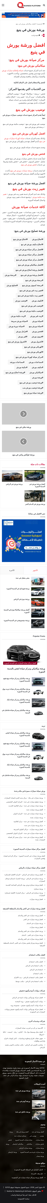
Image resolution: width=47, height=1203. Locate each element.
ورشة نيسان (40, 1156)
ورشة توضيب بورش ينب (32, 388)
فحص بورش (37, 331)
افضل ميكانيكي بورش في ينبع (26, 24)
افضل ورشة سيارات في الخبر (33, 919)
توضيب (42, 1136)
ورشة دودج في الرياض (21, 599)
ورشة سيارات (40, 1148)
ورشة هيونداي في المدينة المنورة (18, 589)
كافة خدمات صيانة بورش (28, 207)
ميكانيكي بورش (36, 372)
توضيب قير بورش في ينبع (32, 306)
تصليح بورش (12, 285)
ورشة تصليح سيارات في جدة (33, 802)
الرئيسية (40, 24)
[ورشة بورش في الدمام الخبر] (34, 496)
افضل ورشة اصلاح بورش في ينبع (29, 270)
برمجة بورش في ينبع (33, 280)
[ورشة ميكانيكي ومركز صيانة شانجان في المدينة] (38, 713)
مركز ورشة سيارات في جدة (33, 825)
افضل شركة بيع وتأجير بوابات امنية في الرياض (27, 997)
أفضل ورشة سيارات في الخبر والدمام (30, 915)
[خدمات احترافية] (23, 15)
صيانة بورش (37, 321)
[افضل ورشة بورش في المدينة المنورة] (34, 476)
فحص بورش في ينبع (33, 153)
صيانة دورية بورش (16, 326)
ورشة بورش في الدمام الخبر (35, 504)
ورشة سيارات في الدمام (35, 923)
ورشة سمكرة (38, 889)
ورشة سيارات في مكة (35, 798)
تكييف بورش (37, 300)
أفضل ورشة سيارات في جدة (33, 821)
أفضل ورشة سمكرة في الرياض (32, 875)
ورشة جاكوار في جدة (22, 1112)
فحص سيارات (39, 1144)
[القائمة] (3, 6)
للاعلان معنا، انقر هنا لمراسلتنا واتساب (23, 1195)
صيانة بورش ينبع (35, 326)
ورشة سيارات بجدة (36, 817)
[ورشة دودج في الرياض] (37, 602)
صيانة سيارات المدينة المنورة (23, 1140)
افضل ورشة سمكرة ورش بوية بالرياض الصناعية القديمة (24, 885)
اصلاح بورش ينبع (19, 239)
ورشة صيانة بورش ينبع (33, 393)
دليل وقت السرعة (37, 1174)
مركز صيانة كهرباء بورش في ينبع (29, 357)
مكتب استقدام (38, 973)
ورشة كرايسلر (12, 1152)
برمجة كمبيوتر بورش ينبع (32, 285)
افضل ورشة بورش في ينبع (31, 275)
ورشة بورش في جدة (23, 1091)
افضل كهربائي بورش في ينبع (29, 133)
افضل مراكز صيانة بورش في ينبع (29, 249)
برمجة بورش (10, 275)
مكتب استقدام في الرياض (34, 966)
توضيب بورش (20, 300)
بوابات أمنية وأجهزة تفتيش (34, 1001)
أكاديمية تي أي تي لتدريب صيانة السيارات (29, 1028)
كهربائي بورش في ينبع (33, 347)
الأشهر (35, 570)
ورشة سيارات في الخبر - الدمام (32, 935)
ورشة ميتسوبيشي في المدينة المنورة (16, 620)
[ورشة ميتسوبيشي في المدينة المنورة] (37, 623)
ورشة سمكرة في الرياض (34, 878)
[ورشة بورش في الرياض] (12, 476)
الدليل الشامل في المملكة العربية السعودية (28, 1170)
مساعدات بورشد (16, 362)
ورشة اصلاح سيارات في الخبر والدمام (30, 931)
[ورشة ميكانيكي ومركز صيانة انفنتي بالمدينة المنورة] (38, 736)
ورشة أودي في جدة (23, 1101)
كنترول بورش (36, 341)
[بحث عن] (44, 6)
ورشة (7, 1144)
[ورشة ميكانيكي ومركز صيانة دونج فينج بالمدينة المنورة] (38, 681)
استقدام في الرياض (36, 969)
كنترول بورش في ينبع (16, 341)
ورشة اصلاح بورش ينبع (15, 372)
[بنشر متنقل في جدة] (37, 581)
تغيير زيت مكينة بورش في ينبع (30, 295)
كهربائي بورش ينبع (34, 352)
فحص (10, 1140)
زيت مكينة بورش (17, 316)
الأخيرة (11, 570)
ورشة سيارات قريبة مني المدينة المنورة (32, 1152)
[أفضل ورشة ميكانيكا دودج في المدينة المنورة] (37, 613)
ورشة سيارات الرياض (25, 1148)
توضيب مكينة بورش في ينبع (31, 311)
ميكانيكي (29, 1144)
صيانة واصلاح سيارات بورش (12, 70)
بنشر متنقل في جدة (22, 578)
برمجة (11, 1132)
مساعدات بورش (35, 362)
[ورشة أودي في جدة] (38, 1104)
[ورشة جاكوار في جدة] (38, 1115)
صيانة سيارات (40, 1140)
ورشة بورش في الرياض (14, 484)
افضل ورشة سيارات (36, 829)
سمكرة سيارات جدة (20, 1136)
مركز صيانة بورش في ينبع (27, 60)
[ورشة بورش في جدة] (38, 1093)
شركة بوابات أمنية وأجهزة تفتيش (31, 1005)
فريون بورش (37, 336)
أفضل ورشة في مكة (22, 1132)
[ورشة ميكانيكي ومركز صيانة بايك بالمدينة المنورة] (38, 702)
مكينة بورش (21, 367)
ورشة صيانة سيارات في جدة (33, 806)
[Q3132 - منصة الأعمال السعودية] (29, 5)
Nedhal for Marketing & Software (19, 1191)
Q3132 (7, 1187)
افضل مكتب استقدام (36, 962)
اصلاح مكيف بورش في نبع (31, 244)
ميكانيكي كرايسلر (18, 1144)
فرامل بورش (21, 331)
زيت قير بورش (36, 316)
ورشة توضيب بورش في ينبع (31, 382)
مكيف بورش (37, 367)
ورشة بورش (37, 377)
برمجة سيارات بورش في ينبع (21, 171)
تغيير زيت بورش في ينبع (29, 189)
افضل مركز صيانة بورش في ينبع (29, 259)
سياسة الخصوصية (23, 1199)
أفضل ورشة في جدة (38, 1132)
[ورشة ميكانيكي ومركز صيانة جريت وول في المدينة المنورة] (38, 692)
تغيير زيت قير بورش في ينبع (31, 290)
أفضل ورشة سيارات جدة (35, 810)
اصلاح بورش (37, 239)
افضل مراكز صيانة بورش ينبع (30, 254)
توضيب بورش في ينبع (30, 110)
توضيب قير (33, 1136)
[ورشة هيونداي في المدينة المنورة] (37, 591)
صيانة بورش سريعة (19, 321)
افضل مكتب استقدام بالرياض (33, 977)
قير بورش (22, 336)
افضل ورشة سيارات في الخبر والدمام (30, 939)
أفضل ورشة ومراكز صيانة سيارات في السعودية (27, 1177)
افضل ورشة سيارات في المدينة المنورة (32, 856)
